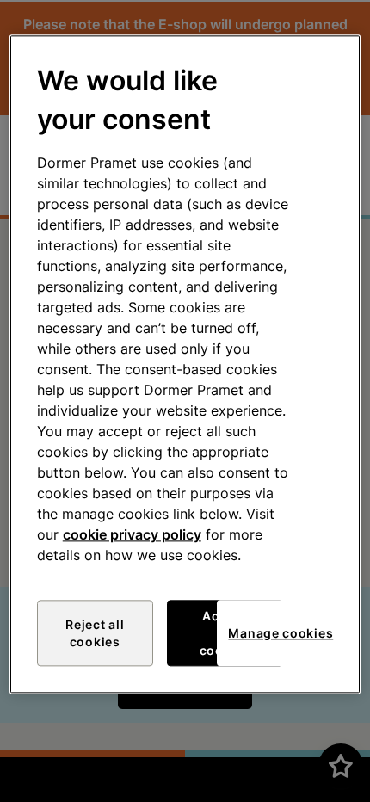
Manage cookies (280, 633)
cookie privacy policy (132, 535)
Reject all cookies (94, 634)
